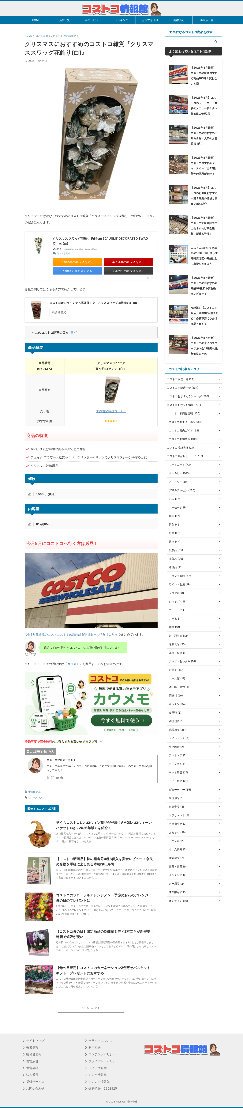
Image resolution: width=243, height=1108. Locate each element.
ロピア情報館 (97, 1068)
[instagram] (53, 778)
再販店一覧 (207, 20)
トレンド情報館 (99, 1081)
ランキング (121, 20)
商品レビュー (93, 20)
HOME (36, 20)
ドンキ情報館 (97, 1075)
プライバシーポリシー (103, 1061)
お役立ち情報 (150, 20)
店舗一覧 (64, 20)
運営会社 (32, 1068)
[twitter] (48, 778)
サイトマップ (35, 1040)
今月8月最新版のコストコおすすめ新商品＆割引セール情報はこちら (71, 634)
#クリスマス (36, 797)
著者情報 (32, 1047)
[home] (62, 778)
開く (73, 332)
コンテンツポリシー (102, 1054)
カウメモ (73, 664)
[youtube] (57, 778)
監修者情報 (33, 1054)
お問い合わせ (35, 1088)
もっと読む (93, 1008)
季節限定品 (34, 791)
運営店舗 (32, 1061)
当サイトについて (100, 1040)
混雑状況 (178, 20)
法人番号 (32, 1075)
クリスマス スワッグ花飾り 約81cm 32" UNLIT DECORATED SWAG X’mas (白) (100, 241)
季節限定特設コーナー (111, 411)
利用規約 (94, 1047)
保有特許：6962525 (102, 1088)
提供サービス (35, 1081)
